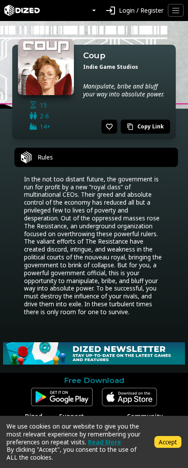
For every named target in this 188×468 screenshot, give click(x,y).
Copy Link (145, 126)
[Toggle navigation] (176, 10)
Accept (168, 442)
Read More (104, 442)
